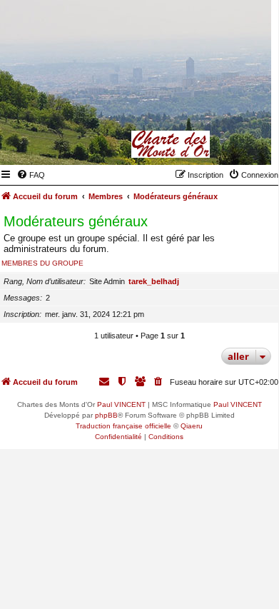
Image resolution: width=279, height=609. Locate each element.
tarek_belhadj (153, 281)
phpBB (106, 415)
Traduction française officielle (123, 426)
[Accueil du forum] (190, 144)
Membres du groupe (42, 263)
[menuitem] (30, 174)
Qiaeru (192, 426)
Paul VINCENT (121, 404)
